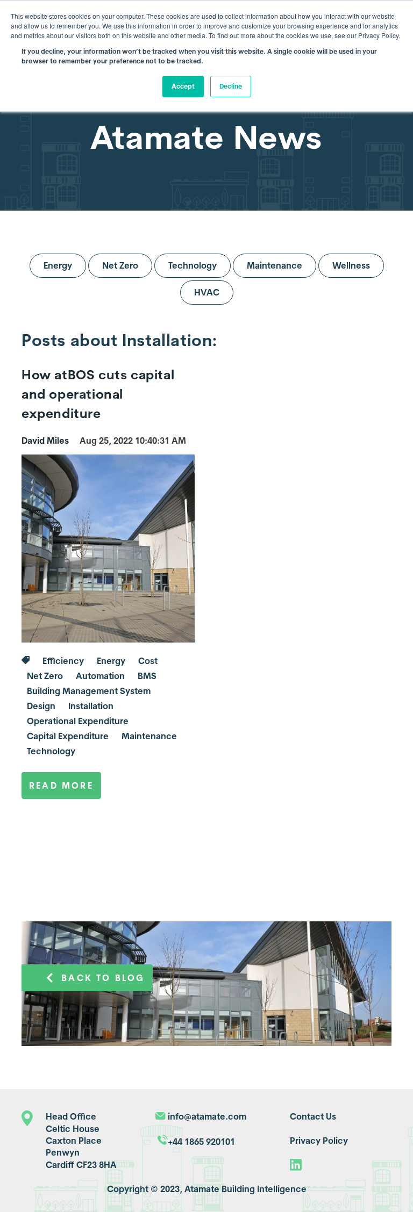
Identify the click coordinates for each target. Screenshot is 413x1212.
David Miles (45, 440)
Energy (58, 265)
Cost (148, 660)
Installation (90, 706)
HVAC (206, 292)
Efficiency (63, 660)
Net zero (45, 675)
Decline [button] (230, 86)
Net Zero (120, 265)
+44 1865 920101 (201, 1141)
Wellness (351, 265)
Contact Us (313, 1116)
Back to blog (103, 977)
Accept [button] (183, 86)
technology (51, 751)
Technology (192, 265)
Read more (61, 785)
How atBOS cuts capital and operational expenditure (98, 393)
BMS (147, 675)
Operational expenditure (78, 721)
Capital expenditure (68, 736)
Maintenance (274, 265)
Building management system (89, 691)
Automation (100, 675)
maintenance (149, 736)
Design (41, 706)
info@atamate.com (207, 1116)
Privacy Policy (319, 1140)
